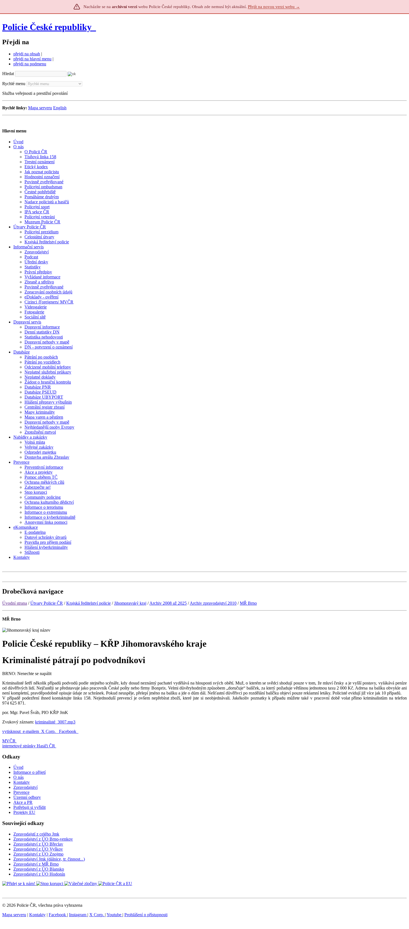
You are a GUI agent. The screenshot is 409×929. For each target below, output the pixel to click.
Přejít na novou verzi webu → (274, 6)
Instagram (78, 914)
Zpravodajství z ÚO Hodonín (39, 874)
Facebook (68, 731)
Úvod (18, 767)
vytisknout (11, 731)
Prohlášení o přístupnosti (145, 914)
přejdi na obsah (26, 53)
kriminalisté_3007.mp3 (55, 722)
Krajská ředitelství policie (88, 603)
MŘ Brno (248, 603)
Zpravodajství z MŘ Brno (36, 864)
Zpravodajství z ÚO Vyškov (38, 849)
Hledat (8, 73)
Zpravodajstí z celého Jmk (36, 834)
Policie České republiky (47, 27)
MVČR (9, 740)
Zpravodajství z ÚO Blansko (38, 869)
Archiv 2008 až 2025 (168, 603)
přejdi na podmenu (29, 63)
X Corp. (49, 731)
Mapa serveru (40, 107)
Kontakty (21, 782)
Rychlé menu (13, 83)
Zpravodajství (25, 787)
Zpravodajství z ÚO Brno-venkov (43, 839)
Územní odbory (27, 797)
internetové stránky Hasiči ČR (28, 745)
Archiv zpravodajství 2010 (213, 603)
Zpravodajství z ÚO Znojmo (38, 854)
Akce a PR (23, 802)
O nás (18, 777)
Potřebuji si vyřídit (29, 807)
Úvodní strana (14, 603)
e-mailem (31, 731)
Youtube (114, 914)
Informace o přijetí (29, 772)
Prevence (21, 792)
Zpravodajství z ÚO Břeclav (38, 844)
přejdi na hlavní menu (32, 58)
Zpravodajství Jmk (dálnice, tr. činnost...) (49, 859)
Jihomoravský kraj (130, 603)
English (59, 107)
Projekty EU (24, 812)
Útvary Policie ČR (46, 603)
